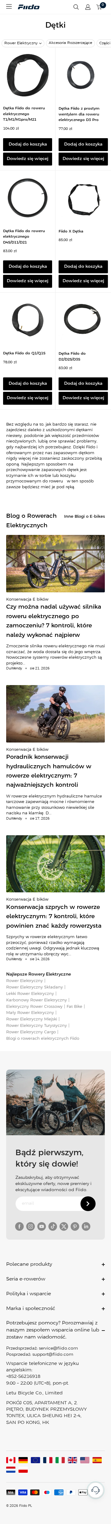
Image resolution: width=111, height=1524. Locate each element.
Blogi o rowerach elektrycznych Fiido (42, 1039)
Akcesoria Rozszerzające (70, 43)
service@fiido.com (58, 1349)
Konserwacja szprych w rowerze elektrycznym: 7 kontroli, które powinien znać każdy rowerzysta (53, 917)
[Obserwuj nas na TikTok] (52, 1226)
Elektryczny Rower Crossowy (34, 1007)
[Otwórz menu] (9, 6)
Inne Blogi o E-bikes (84, 517)
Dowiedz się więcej (27, 159)
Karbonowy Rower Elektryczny (36, 1000)
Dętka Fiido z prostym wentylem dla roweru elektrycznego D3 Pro (79, 114)
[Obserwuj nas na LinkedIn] (86, 1226)
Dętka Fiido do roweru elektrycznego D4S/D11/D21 (24, 236)
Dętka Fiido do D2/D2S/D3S (72, 356)
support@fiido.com (52, 1355)
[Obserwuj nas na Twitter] (64, 1226)
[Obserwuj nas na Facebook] (19, 1226)
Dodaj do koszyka (28, 144)
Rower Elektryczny (21, 43)
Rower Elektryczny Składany (34, 987)
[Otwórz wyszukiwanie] (76, 7)
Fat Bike (74, 1007)
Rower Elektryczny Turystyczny (36, 1026)
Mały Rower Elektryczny (30, 1013)
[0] (99, 7)
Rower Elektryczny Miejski (31, 1019)
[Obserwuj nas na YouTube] (41, 1226)
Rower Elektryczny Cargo (31, 1032)
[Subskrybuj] (88, 1203)
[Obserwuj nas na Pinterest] (75, 1226)
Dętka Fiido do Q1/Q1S (24, 353)
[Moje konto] (88, 7)
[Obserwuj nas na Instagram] (30, 1226)
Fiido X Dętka (71, 231)
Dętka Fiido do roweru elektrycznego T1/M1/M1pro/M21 (24, 114)
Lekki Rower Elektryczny (30, 994)
